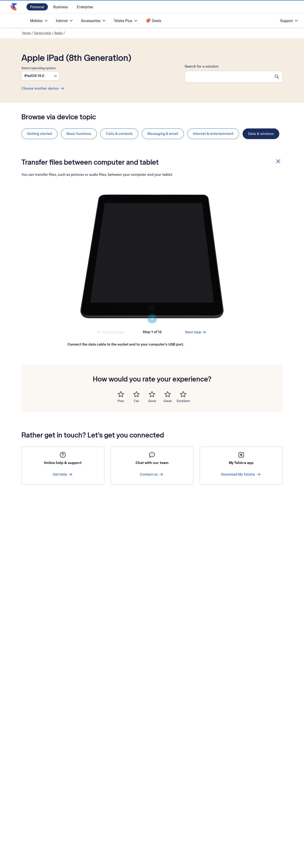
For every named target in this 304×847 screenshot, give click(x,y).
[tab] (39, 133)
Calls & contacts (119, 133)
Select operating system (38, 68)
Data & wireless (261, 133)
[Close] (278, 161)
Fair (136, 401)
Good (152, 401)
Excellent (183, 401)
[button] (40, 75)
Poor (121, 401)
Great (168, 401)
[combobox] (228, 76)
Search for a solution (202, 66)
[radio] (120, 394)
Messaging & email (162, 133)
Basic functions (79, 133)
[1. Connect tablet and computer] (152, 256)
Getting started (39, 133)
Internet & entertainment (213, 133)
